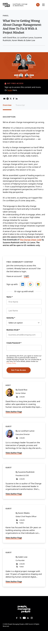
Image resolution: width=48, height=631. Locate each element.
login (9, 90)
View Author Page (14, 412)
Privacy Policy (11, 363)
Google (30, 284)
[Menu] (43, 5)
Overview (7, 105)
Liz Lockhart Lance (25, 38)
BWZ (26, 624)
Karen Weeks (18, 40)
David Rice (11, 38)
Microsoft (38, 284)
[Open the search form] (38, 5)
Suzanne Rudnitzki (26, 472)
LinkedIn (22, 284)
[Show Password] (40, 347)
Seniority (11, 318)
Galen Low (30, 40)
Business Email (13, 330)
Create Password (14, 343)
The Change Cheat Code (30, 240)
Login (26, 276)
